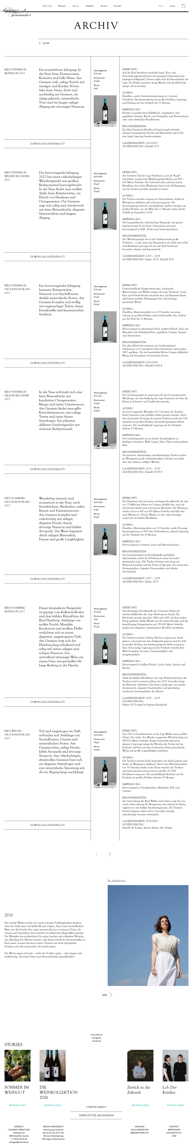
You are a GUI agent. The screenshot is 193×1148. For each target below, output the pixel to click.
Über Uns (47, 6)
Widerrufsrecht (139, 1132)
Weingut (62, 6)
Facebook (96, 1040)
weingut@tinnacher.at (19, 1141)
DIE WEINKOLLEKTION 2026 (59, 1092)
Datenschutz (174, 1132)
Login (172, 6)
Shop (160, 6)
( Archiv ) (89, 6)
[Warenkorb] (183, 6)
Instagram (96, 1037)
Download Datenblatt (47, 143)
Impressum (174, 1129)
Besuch (104, 6)
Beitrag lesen (17, 1105)
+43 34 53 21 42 (20, 1138)
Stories (76, 6)
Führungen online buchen (53, 1138)
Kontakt (117, 6)
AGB (174, 1135)
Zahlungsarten (139, 1129)
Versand (139, 1126)
